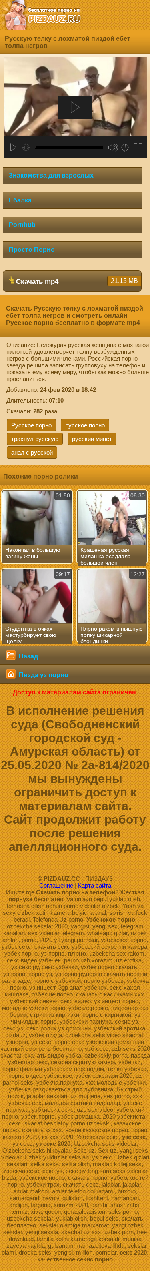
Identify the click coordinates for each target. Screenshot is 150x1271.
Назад (27, 656)
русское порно (85, 425)
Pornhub (22, 224)
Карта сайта (94, 885)
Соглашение (56, 885)
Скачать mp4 (76, 281)
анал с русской (32, 452)
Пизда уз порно (42, 675)
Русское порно (31, 425)
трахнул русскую (34, 438)
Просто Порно (32, 249)
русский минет (92, 438)
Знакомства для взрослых (51, 175)
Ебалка (20, 200)
